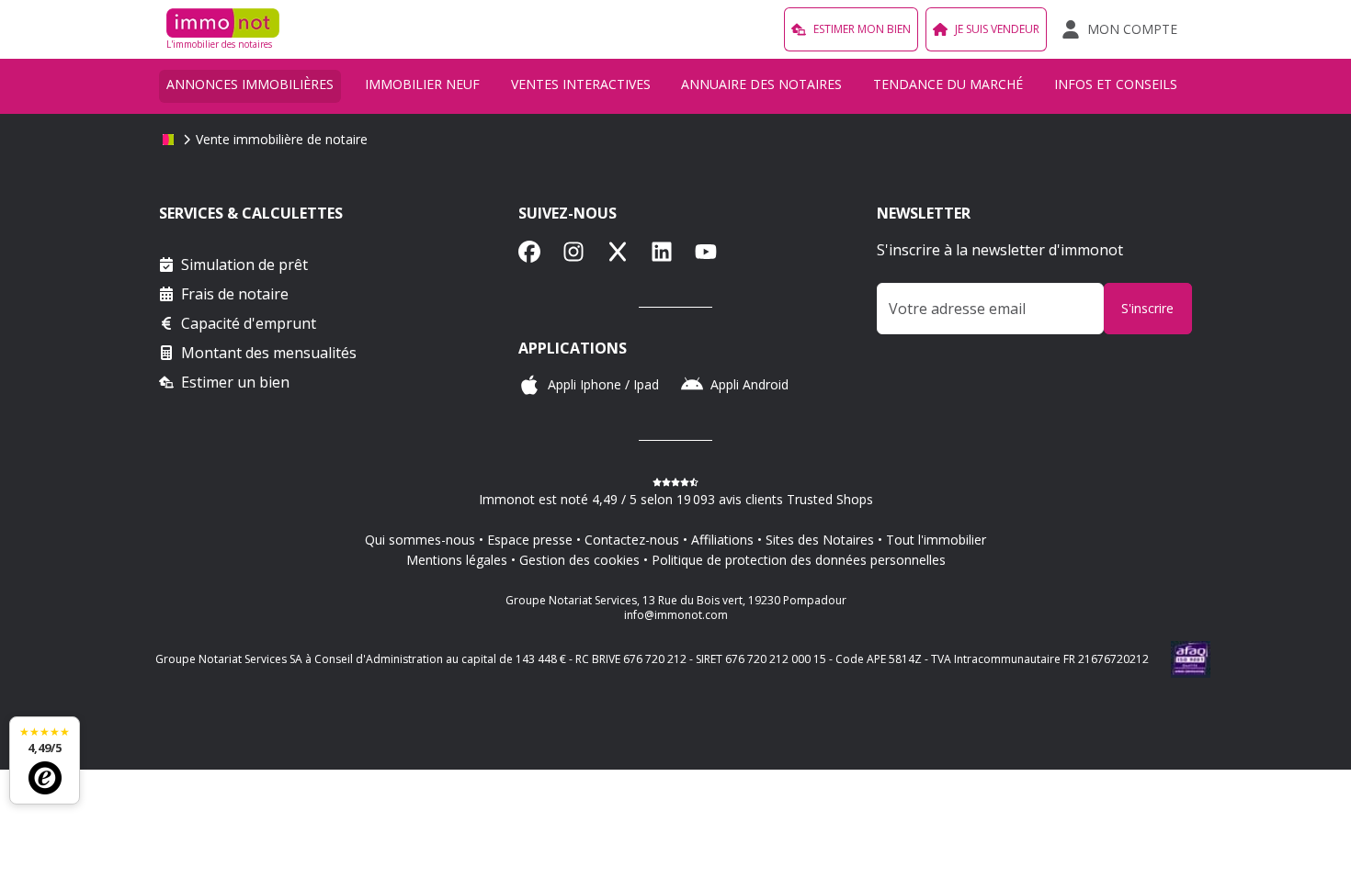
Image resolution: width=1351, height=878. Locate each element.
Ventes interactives (581, 84)
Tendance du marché (948, 84)
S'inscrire (1147, 308)
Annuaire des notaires (761, 84)
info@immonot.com (676, 615)
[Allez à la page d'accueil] (168, 139)
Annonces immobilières (250, 84)
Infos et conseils (1115, 84)
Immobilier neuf (422, 84)
